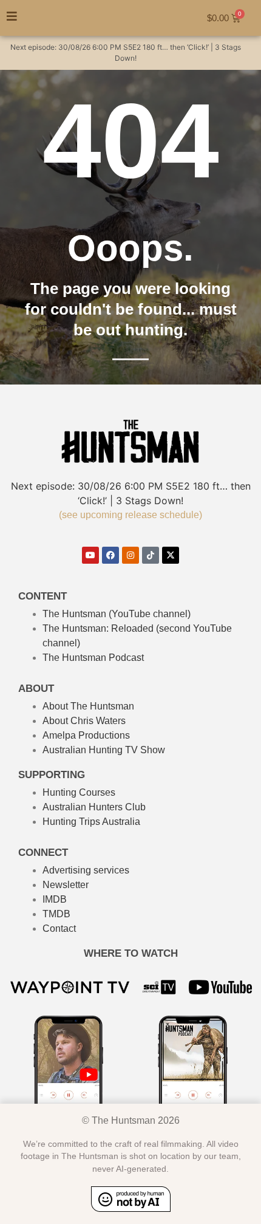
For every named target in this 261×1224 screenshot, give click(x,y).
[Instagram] (130, 555)
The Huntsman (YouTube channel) (116, 614)
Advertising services (85, 870)
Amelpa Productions (86, 735)
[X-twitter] (170, 555)
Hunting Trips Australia (91, 821)
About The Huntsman (88, 706)
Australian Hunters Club (94, 807)
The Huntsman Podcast (93, 657)
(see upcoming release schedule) (130, 515)
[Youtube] (90, 555)
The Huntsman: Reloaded (98, 628)
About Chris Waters (84, 721)
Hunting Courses (78, 792)
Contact (59, 928)
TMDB (56, 914)
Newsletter (65, 885)
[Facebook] (110, 555)
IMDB (54, 899)
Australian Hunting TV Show (103, 750)
